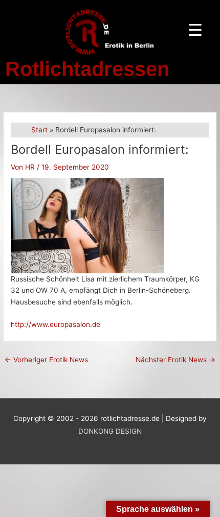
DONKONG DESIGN (110, 431)
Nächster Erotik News (175, 360)
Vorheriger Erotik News (46, 360)
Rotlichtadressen (87, 69)
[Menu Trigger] (195, 29)
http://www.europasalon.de (55, 324)
